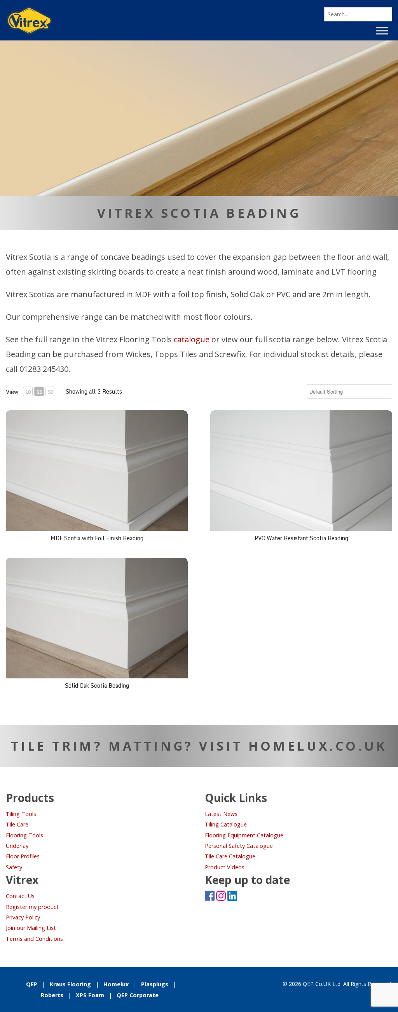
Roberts (52, 995)
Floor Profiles (23, 856)
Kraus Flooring (70, 984)
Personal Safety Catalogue (239, 845)
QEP (31, 984)
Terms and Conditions (34, 938)
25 (39, 392)
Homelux (116, 984)
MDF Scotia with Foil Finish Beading (97, 538)
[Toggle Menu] (382, 30)
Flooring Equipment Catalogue (244, 835)
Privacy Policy (23, 917)
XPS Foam (90, 995)
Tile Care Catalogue (230, 856)
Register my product (32, 906)
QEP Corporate (138, 995)
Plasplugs (154, 984)
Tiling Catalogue (226, 824)
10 (28, 392)
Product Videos (224, 867)
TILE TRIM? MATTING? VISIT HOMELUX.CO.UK (199, 745)
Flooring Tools (24, 835)
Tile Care (17, 824)
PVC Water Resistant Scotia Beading (301, 538)
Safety (14, 867)
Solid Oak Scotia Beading (97, 685)
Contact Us (20, 896)
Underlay (17, 845)
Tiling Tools (21, 814)
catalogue (191, 339)
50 (50, 392)
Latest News (221, 814)
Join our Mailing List (31, 927)
